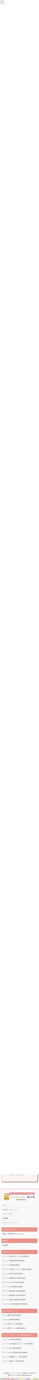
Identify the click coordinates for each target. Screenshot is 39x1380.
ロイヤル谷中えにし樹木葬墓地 (12, 1324)
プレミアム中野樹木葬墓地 (11, 1265)
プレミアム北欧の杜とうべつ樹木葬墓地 (15, 1256)
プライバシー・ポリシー (10, 1222)
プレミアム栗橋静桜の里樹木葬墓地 (14, 1278)
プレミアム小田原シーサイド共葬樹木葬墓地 (16, 1269)
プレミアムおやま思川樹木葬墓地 (13, 1282)
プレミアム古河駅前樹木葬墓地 (12, 1286)
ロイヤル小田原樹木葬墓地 (11, 1319)
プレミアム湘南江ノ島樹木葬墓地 (13, 1361)
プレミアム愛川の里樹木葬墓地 (12, 1273)
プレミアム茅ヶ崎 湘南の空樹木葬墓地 (14, 1352)
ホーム (4, 1205)
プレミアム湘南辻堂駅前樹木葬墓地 (14, 1299)
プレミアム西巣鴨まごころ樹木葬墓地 (14, 1357)
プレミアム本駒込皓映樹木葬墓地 (13, 1260)
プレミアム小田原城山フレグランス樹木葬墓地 (17, 1344)
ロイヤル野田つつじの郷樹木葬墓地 (14, 1328)
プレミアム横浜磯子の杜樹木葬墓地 (14, 1295)
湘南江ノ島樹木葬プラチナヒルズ (13, 1234)
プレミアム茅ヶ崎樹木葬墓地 (11, 1348)
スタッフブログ (7, 1214)
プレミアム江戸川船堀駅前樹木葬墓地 (14, 1304)
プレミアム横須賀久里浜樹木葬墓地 (14, 1291)
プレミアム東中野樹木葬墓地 (11, 1339)
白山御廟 (5, 1245)
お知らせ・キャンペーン (10, 1209)
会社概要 (5, 1218)
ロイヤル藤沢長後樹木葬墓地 (11, 1315)
